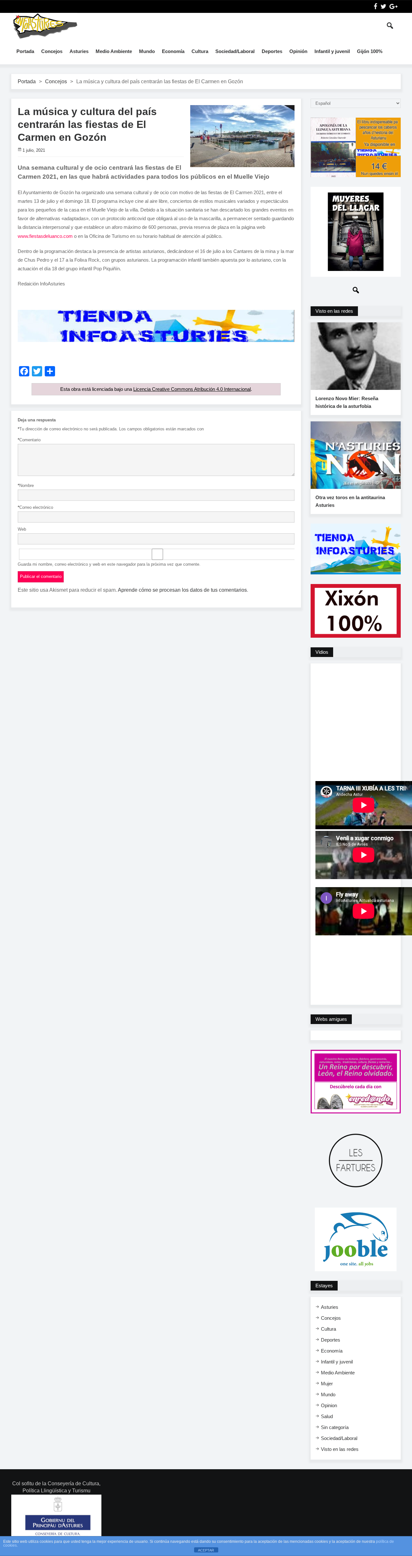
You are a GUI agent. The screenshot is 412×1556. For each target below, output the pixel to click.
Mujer (327, 1383)
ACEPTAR (206, 1550)
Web (22, 529)
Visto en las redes (340, 1449)
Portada (25, 51)
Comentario (29, 439)
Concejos (51, 51)
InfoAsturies (45, 26)
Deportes (272, 51)
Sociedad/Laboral (235, 51)
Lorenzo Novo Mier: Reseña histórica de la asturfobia (346, 402)
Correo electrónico (35, 507)
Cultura (200, 51)
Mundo (147, 51)
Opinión (298, 51)
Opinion (329, 1405)
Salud (327, 1416)
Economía (173, 51)
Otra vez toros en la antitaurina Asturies (350, 501)
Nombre (26, 485)
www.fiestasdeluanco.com (45, 236)
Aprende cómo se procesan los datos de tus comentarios (182, 590)
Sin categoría (335, 1427)
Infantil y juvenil (332, 51)
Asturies (79, 51)
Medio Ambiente (114, 51)
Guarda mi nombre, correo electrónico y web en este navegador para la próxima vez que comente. (109, 564)
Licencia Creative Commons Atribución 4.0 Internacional (192, 389)
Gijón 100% (369, 51)
